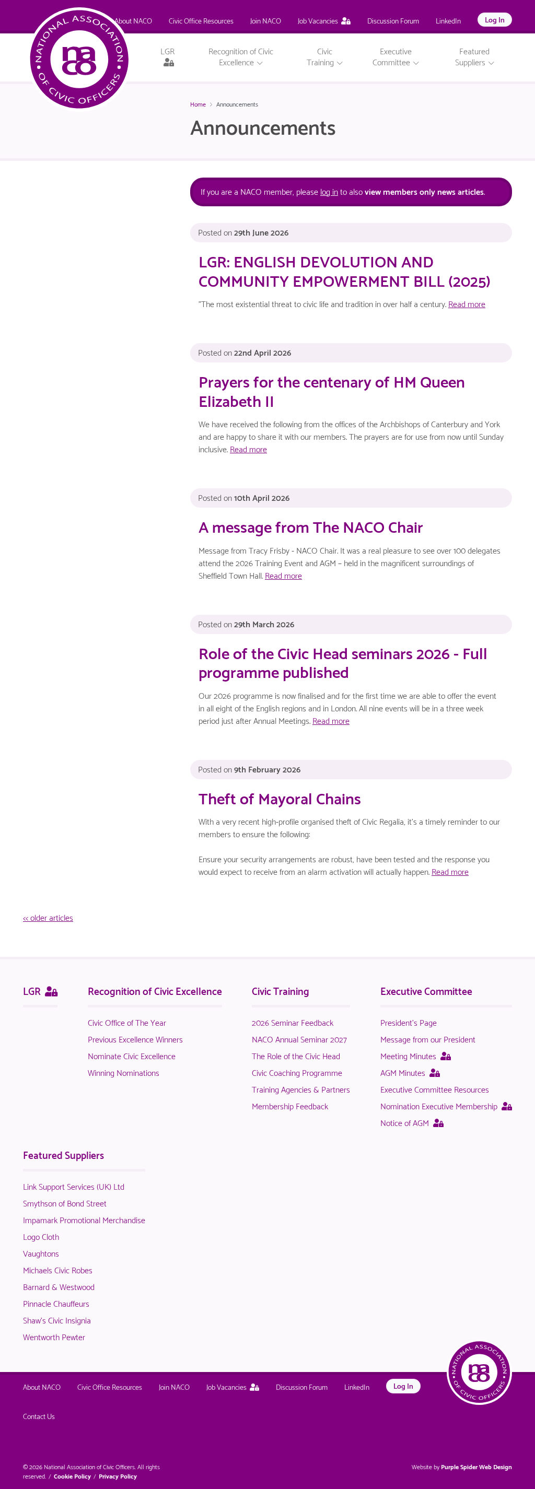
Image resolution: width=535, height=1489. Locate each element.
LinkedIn (448, 20)
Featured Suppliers (63, 1154)
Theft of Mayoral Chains (280, 797)
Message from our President (427, 1038)
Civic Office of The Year (127, 1022)
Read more (466, 303)
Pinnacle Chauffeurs (56, 1303)
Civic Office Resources (201, 20)
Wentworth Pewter (54, 1336)
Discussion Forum (393, 20)
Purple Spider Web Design (476, 1466)
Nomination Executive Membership (446, 1105)
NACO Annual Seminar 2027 (299, 1038)
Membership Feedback (290, 1105)
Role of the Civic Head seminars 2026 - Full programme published (343, 661)
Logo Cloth (41, 1236)
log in (329, 191)
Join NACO (265, 20)
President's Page (408, 1022)
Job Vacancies (318, 20)
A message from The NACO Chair (311, 525)
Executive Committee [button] (392, 55)
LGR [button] (173, 58)
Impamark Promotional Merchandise (84, 1219)
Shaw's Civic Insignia (57, 1319)
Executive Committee (426, 990)
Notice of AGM (412, 1122)
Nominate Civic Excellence (132, 1055)
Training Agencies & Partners (301, 1089)
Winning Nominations (123, 1072)
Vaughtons (41, 1253)
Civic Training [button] (321, 55)
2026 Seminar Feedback (292, 1022)
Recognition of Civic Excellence (155, 990)
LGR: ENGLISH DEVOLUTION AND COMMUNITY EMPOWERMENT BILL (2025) (345, 270)
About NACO (133, 20)
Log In (495, 19)
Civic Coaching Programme (297, 1072)
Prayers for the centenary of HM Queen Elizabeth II (332, 390)
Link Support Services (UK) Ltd (73, 1186)
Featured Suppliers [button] (472, 55)
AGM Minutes (410, 1072)
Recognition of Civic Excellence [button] (240, 55)
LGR (40, 990)
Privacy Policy (118, 1475)
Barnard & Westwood (59, 1286)
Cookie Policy (72, 1475)
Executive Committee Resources (434, 1089)
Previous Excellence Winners (135, 1038)
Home (198, 103)
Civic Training (280, 990)
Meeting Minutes (415, 1055)
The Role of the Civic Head (296, 1055)
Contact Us (39, 1416)
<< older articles (48, 917)
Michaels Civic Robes (57, 1269)
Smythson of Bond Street (65, 1202)
